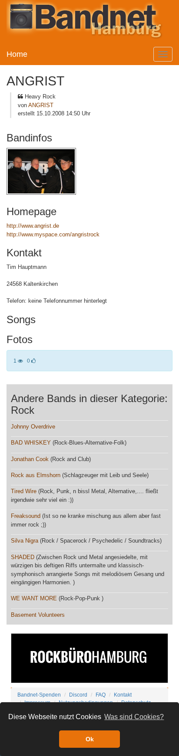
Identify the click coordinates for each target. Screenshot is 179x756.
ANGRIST (40, 105)
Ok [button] (90, 739)
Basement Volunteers (38, 615)
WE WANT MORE (34, 598)
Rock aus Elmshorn (35, 475)
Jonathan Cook (30, 459)
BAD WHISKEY (31, 442)
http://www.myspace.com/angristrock (53, 234)
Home (17, 54)
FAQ (101, 694)
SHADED (22, 557)
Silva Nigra (24, 540)
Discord (78, 694)
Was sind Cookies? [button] (134, 716)
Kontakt (123, 694)
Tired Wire (23, 491)
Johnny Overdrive (33, 426)
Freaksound (25, 516)
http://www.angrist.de (33, 226)
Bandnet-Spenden (39, 694)
